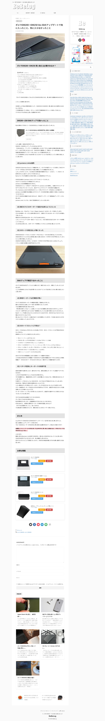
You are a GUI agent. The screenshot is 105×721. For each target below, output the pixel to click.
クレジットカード (87, 119)
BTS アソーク (73, 135)
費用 (74, 127)
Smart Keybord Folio (87, 103)
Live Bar (84, 116)
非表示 (26, 72)
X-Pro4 (78, 81)
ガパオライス (87, 160)
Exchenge (73, 116)
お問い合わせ (62, 710)
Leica (76, 75)
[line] (46, 524)
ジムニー (80, 105)
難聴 (71, 129)
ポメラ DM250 (35, 457)
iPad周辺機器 (79, 100)
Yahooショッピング (37, 463)
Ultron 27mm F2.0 (81, 80)
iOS (86, 97)
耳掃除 (85, 125)
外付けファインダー (86, 89)
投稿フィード (73, 171)
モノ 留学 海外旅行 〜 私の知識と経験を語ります (52, 713)
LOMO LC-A (81, 75)
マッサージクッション (76, 108)
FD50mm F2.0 (74, 74)
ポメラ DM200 (20, 532)
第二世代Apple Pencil (87, 108)
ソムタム (83, 161)
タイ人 (79, 121)
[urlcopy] (49, 524)
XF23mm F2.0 (84, 83)
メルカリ (34, 461)
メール (18, 571)
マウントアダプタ (74, 88)
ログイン (72, 169)
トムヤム (77, 163)
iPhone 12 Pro (86, 100)
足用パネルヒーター (78, 110)
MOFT (80, 103)
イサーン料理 (73, 158)
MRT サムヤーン (74, 141)
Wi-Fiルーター (74, 105)
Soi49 (81, 150)
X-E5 (74, 81)
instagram (78, 116)
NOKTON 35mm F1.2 (81, 78)
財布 (71, 110)
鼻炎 (74, 129)
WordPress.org (74, 175)
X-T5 (88, 81)
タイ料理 (88, 161)
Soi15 (84, 149)
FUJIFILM (80, 74)
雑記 (92, 127)
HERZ (79, 97)
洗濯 (82, 124)
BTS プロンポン (84, 138)
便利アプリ (83, 122)
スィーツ (78, 161)
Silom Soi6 (73, 149)
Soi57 (88, 150)
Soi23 (71, 150)
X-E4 (71, 81)
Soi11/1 (81, 149)
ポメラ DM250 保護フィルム (39, 476)
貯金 (71, 127)
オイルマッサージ (88, 117)
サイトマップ (54, 710)
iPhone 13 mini (74, 102)
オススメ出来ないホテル (76, 119)
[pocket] (38, 524)
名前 (18, 565)
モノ (18, 12)
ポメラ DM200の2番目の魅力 (26, 677)
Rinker (36, 458)
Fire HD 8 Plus (74, 97)
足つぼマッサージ (80, 127)
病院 (77, 125)
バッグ (74, 107)
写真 (88, 122)
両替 (73, 122)
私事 (55, 12)
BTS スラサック (82, 135)
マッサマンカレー (84, 163)
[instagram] (83, 40)
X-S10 (81, 81)
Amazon (42, 461)
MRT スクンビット (84, 141)
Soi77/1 (72, 152)
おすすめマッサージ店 (77, 117)
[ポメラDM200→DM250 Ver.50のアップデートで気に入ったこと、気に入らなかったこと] (42, 524)
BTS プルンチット (75, 138)
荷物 (92, 125)
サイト (18, 577)
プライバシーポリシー (45, 710)
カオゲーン (88, 158)
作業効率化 (77, 122)
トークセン (84, 121)
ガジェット (19, 530)
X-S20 (85, 81)
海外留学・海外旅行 (30, 12)
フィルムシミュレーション (85, 86)
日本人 (78, 124)
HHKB (83, 97)
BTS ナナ (88, 136)
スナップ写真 (73, 121)
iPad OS (83, 99)
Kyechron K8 (81, 102)
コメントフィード (74, 173)
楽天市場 (49, 461)
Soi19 (87, 149)
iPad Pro (88, 99)
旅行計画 (74, 124)
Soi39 (78, 150)
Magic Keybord (74, 103)
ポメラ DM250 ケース (37, 492)
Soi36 (75, 150)
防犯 (89, 127)
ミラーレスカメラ (84, 88)
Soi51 (85, 150)
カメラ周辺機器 (79, 85)
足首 (86, 127)
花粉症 (89, 125)
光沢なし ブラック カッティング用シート (42, 506)
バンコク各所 (77, 152)
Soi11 (77, 149)
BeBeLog (52, 716)
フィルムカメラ (74, 86)
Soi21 (91, 149)
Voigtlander (89, 80)
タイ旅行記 (42, 12)
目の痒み (80, 125)
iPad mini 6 (78, 99)
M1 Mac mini (88, 102)
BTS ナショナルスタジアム (79, 136)
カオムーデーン (79, 160)
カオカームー (80, 158)
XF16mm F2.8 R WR (75, 83)
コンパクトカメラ (88, 85)
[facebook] (34, 524)
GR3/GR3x (86, 74)
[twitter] (30, 524)
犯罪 (74, 125)
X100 (91, 81)
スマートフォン (87, 105)
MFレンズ (83, 77)
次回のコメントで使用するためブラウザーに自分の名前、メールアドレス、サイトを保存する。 (41, 584)
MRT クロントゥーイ (85, 140)
